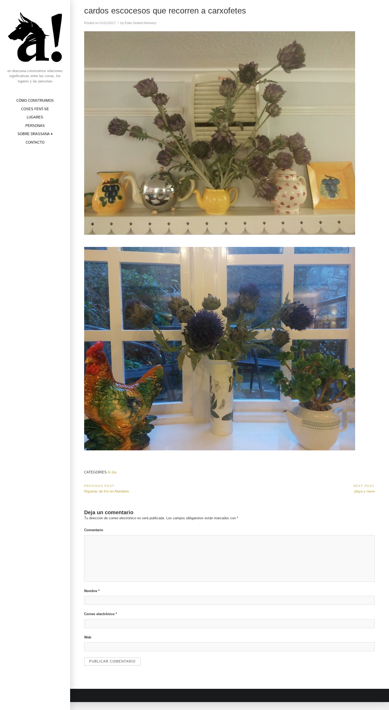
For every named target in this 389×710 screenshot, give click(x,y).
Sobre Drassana (33, 134)
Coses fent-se (35, 109)
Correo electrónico (100, 614)
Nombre (91, 591)
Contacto (35, 142)
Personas (35, 126)
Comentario (93, 530)
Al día (111, 472)
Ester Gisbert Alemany (140, 23)
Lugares (35, 117)
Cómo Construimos (35, 101)
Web (87, 637)
